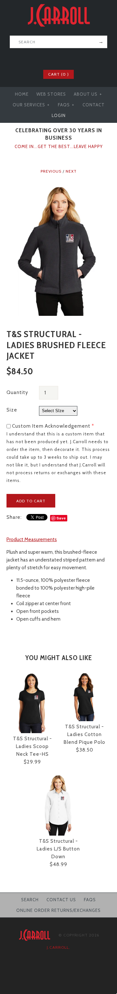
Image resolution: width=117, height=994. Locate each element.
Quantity (17, 392)
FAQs (66, 104)
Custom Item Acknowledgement (51, 426)
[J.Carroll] (58, 4)
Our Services (31, 104)
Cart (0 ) (58, 74)
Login (59, 115)
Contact (94, 104)
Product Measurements (31, 539)
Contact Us (61, 899)
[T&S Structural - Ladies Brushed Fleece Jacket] (58, 189)
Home (22, 94)
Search (30, 899)
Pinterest (62, 58)
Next (71, 171)
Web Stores (51, 94)
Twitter (54, 58)
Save (61, 518)
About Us (88, 94)
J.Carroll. (58, 947)
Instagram (71, 58)
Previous (51, 171)
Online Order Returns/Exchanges (58, 910)
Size (11, 410)
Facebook (45, 58)
